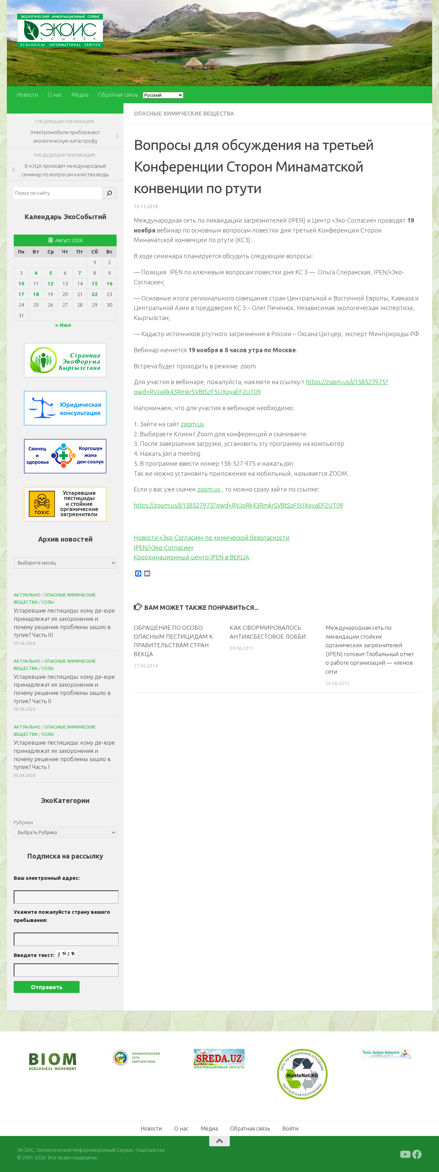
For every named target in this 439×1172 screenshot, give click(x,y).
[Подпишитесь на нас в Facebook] (417, 1154)
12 (50, 283)
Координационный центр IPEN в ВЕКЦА (191, 557)
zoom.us (192, 424)
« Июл (63, 325)
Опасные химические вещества (184, 113)
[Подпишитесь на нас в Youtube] (405, 1154)
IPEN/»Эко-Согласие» (163, 547)
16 (109, 283)
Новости (27, 95)
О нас (55, 95)
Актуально (27, 594)
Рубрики (23, 822)
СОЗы (47, 602)
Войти (290, 1128)
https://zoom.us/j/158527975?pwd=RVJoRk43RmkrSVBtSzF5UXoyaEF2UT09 (238, 505)
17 (21, 294)
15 (95, 283)
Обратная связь (118, 95)
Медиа (79, 95)
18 (36, 294)
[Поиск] (109, 193)
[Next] (147, 1062)
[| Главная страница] (60, 31)
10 (21, 283)
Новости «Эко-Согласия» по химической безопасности (211, 537)
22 (95, 294)
